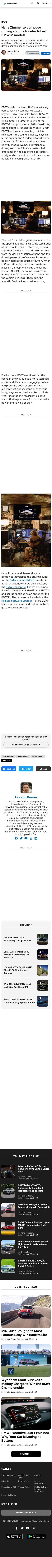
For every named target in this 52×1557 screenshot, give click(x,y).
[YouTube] (26, 838)
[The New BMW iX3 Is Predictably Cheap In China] (42, 935)
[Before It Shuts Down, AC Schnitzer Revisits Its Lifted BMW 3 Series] (8, 1260)
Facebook (10, 769)
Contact (37, 1475)
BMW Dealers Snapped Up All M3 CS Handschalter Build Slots (34, 1225)
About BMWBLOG (9, 1475)
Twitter (27, 769)
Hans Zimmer (23, 756)
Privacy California (8, 1495)
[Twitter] (21, 838)
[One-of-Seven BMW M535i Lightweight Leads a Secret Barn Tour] (8, 1241)
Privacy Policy (24, 1487)
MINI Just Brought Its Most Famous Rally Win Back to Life (34, 1206)
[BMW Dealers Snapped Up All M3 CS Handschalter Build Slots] (8, 1222)
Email (44, 769)
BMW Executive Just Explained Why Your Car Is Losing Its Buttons (25, 1436)
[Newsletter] (37, 3)
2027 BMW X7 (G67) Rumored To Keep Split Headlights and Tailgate (30, 1188)
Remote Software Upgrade (16, 600)
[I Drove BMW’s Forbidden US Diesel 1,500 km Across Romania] (42, 966)
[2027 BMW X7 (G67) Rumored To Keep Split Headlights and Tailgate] (8, 1185)
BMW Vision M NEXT (22, 580)
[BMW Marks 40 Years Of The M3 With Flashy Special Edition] (42, 997)
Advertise (5, 1481)
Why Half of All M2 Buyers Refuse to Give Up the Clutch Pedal (34, 1169)
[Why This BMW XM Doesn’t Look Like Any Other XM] (42, 981)
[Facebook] (16, 838)
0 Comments (46, 53)
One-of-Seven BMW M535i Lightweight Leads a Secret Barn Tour (33, 1244)
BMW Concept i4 (15, 587)
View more (25, 1454)
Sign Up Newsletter (39, 1482)
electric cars (8, 756)
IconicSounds (37, 756)
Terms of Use (24, 1481)
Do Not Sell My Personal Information (40, 1489)
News (4, 22)
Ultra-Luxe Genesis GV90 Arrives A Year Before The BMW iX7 (16, 954)
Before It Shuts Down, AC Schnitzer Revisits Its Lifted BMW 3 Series (33, 1263)
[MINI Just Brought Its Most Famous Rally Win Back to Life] (8, 1204)
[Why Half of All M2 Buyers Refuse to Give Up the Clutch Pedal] (8, 1166)
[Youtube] (29, 1529)
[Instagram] (31, 838)
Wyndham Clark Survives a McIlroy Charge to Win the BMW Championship (25, 1384)
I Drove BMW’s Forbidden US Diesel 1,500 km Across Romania (18, 970)
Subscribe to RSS (8, 1487)
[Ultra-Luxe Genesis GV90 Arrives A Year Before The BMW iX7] (42, 950)
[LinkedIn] (35, 838)
